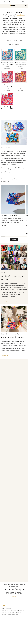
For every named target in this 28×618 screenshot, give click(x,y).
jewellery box (9, 155)
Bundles (17, 44)
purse (10, 172)
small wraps (6, 151)
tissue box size (21, 155)
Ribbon (22, 41)
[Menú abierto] (1, 6)
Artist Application (7, 301)
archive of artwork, (17, 292)
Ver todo (14, 239)
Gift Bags (16, 41)
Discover (14, 597)
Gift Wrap (9, 41)
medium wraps (7, 158)
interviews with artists (8, 294)
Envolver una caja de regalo (9, 215)
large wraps (6, 168)
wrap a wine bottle (11, 164)
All (4, 41)
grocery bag (4, 172)
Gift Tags (11, 44)
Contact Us (5, 355)
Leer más (3, 225)
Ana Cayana (20, 15)
